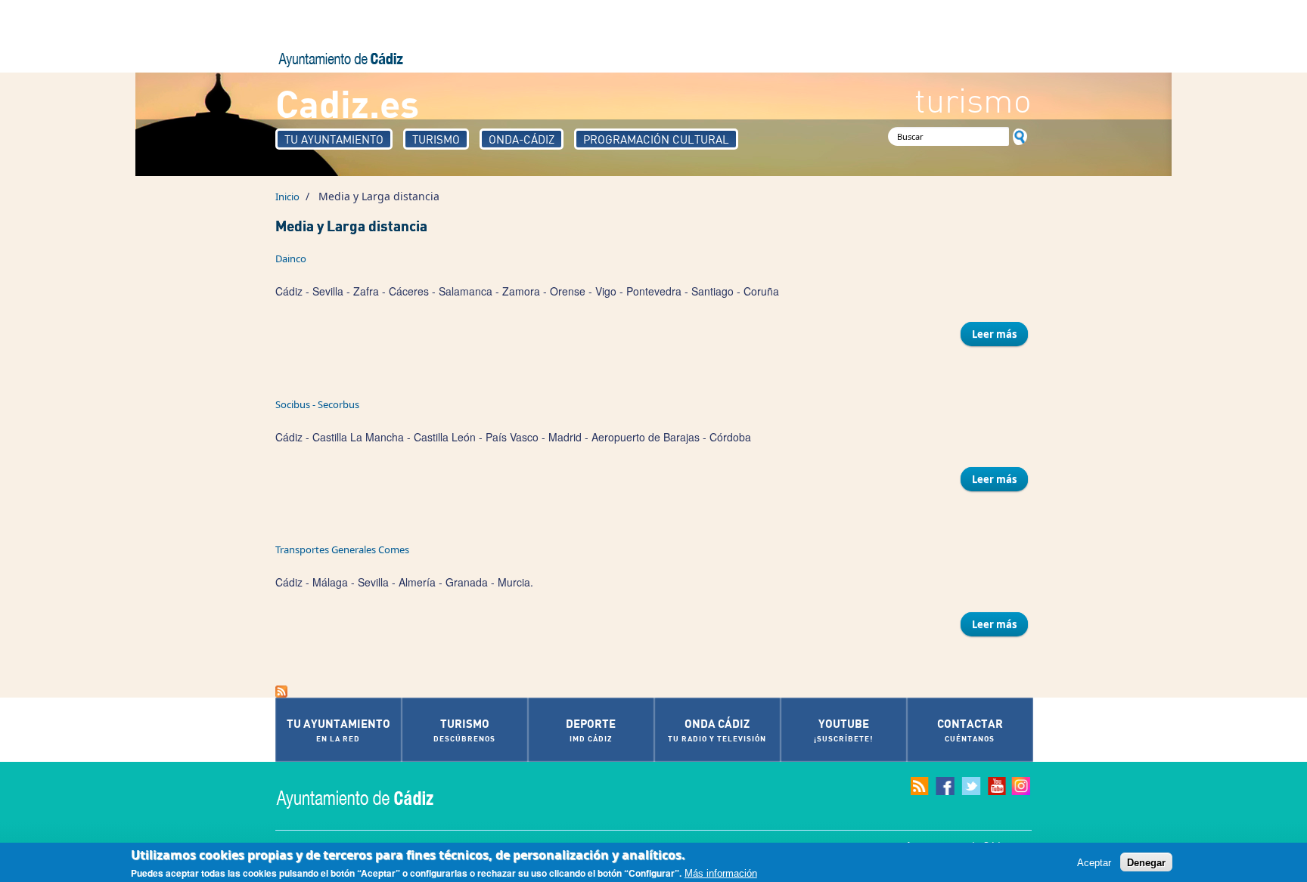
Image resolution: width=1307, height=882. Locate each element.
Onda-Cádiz (521, 139)
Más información (721, 873)
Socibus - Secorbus (317, 404)
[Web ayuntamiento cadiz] (369, 798)
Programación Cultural (656, 139)
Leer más (1000, 334)
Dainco (290, 258)
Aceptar (1094, 862)
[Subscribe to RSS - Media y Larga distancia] (653, 691)
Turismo (436, 139)
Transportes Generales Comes (342, 549)
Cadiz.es (347, 102)
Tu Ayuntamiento (333, 139)
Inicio (287, 196)
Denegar (1146, 862)
